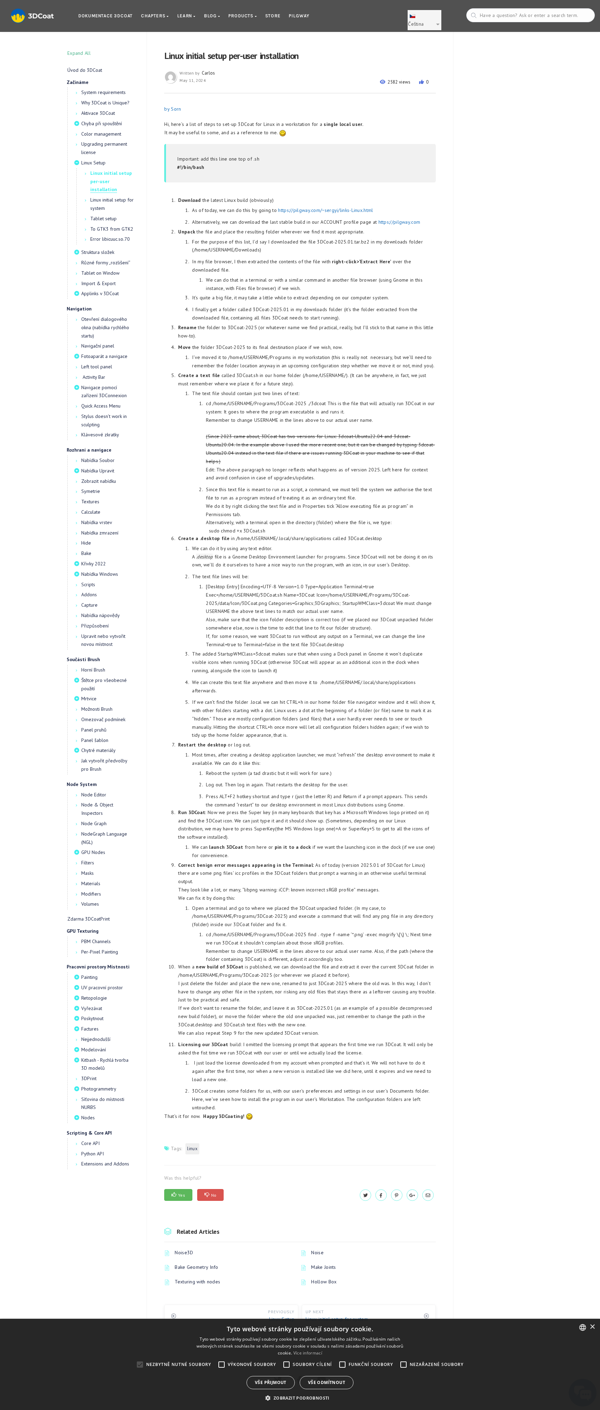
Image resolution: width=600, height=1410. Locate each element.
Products (241, 15)
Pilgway (299, 15)
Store (273, 15)
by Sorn (172, 109)
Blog (211, 15)
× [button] (592, 1327)
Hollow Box (323, 1282)
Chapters (154, 15)
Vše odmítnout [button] (326, 1382)
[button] (299, 1398)
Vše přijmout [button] (270, 1382)
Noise (317, 1252)
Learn (185, 15)
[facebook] (381, 1195)
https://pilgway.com (399, 222)
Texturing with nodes (197, 1282)
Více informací (307, 1353)
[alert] (300, 1364)
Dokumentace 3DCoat (105, 15)
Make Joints (323, 1267)
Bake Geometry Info (196, 1267)
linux (192, 1149)
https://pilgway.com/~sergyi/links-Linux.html (325, 210)
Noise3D (184, 1252)
